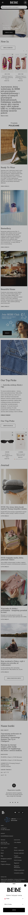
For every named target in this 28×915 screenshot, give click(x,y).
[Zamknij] (25, 885)
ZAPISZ (14, 910)
